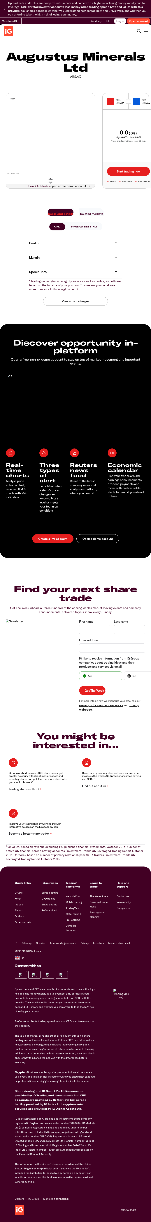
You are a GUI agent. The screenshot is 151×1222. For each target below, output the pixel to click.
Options (19, 916)
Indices (19, 904)
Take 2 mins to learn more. (75, 1081)
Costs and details (60, 213)
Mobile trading (74, 902)
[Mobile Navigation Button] (146, 31)
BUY (144, 100)
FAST (113, 181)
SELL (118, 100)
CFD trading (48, 898)
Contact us (123, 896)
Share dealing (49, 904)
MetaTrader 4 (73, 914)
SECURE (127, 181)
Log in (120, 21)
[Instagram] (34, 975)
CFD (57, 226)
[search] (138, 31)
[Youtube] (48, 975)
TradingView (73, 908)
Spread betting (50, 892)
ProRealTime (73, 919)
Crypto (19, 892)
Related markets (91, 213)
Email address (88, 640)
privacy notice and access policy (101, 705)
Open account (138, 21)
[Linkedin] (62, 975)
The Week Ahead (99, 896)
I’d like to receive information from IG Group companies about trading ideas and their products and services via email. (109, 662)
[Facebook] (21, 975)
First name (86, 621)
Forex (18, 898)
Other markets (23, 922)
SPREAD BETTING (84, 226)
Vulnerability (124, 902)
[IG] (8, 31)
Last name (121, 621)
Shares (19, 910)
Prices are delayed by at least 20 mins (128, 141)
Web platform (73, 896)
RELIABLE (144, 181)
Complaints (123, 908)
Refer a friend (49, 910)
